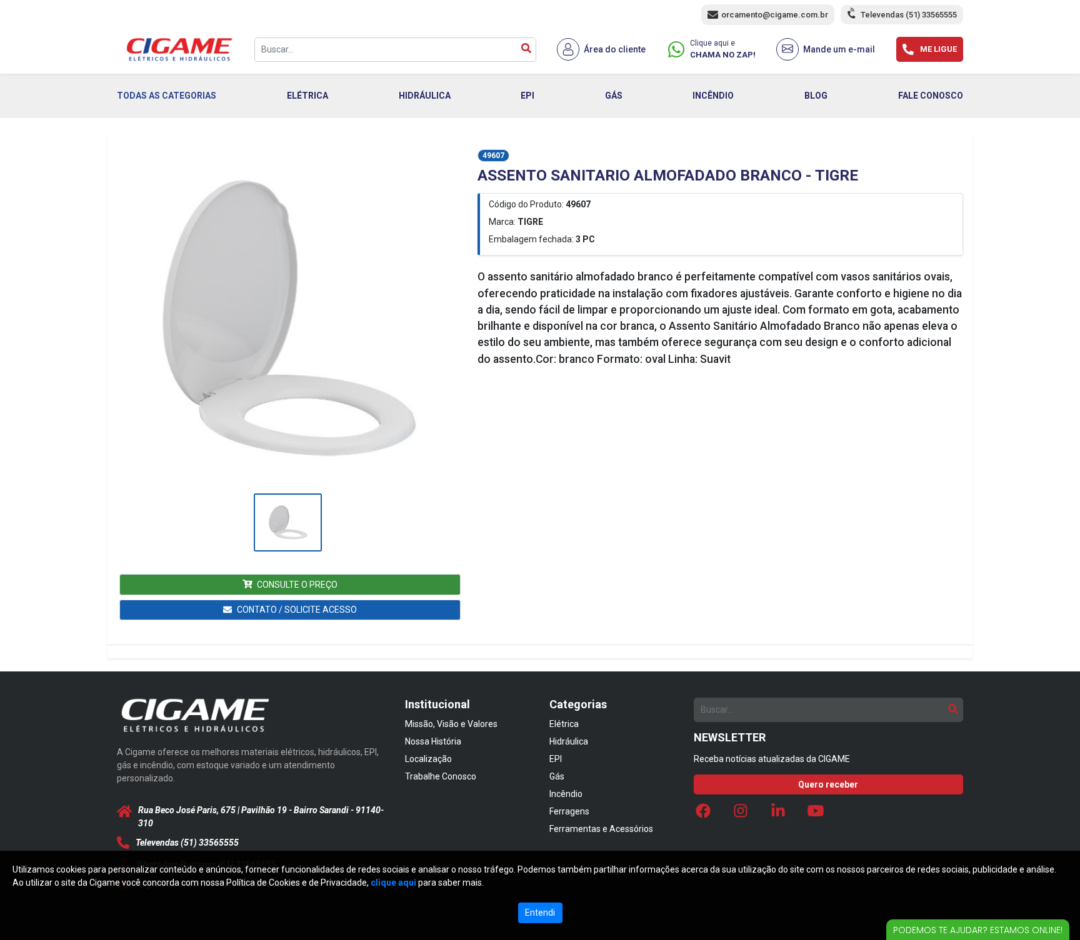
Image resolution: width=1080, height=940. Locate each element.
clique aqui (393, 883)
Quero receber (828, 784)
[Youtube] (815, 814)
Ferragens (569, 811)
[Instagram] (740, 814)
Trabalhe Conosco (440, 776)
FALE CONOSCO (930, 96)
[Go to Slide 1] (288, 522)
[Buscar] (526, 49)
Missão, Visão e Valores (451, 724)
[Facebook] (703, 814)
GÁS (613, 96)
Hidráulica (568, 741)
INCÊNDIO (713, 96)
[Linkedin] (778, 814)
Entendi (540, 913)
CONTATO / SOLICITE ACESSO (297, 610)
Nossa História (433, 741)
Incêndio (565, 794)
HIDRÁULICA (425, 96)
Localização (428, 759)
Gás (556, 776)
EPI (527, 96)
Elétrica (564, 724)
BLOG (816, 96)
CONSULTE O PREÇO (297, 585)
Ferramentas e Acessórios (601, 829)
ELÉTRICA (307, 96)
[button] (288, 319)
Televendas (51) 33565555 (909, 14)
